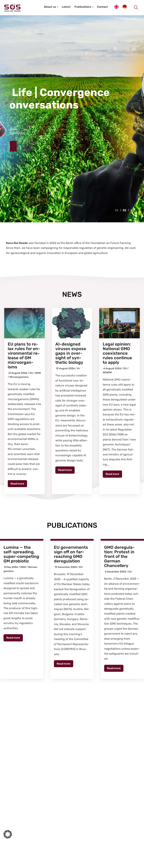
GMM (38, 373)
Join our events (29, 146)
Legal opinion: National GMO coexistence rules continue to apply (117, 353)
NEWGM (107, 372)
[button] (7, 834)
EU (31, 373)
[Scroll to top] (137, 838)
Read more (17, 483)
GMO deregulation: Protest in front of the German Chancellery (119, 556)
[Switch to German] (125, 7)
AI (78, 368)
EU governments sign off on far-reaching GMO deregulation (71, 554)
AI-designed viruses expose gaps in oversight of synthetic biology (70, 353)
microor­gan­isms (18, 377)
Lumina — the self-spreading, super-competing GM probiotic (21, 554)
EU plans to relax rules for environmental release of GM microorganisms (24, 355)
